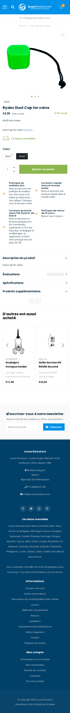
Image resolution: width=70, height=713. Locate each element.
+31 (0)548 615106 (36, 486)
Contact (35, 637)
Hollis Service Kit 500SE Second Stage (50, 367)
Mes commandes (35, 664)
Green (22, 156)
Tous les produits (35, 681)
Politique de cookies (35, 643)
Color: (7, 149)
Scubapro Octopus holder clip (16, 367)
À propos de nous (35, 588)
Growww (50, 704)
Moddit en (40, 704)
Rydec (7, 102)
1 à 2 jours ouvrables (23, 138)
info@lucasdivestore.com (36, 494)
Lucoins (35, 604)
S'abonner (55, 427)
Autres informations (35, 593)
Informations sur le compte (35, 659)
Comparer (35, 675)
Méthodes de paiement (35, 610)
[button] (31, 96)
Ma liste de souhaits (35, 670)
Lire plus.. (28, 129)
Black (8, 156)
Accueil (23, 25)
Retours (35, 615)
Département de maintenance (35, 626)
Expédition (35, 621)
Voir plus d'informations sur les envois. (42, 572)
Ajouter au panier (43, 169)
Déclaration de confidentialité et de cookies (35, 599)
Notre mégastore (35, 632)
